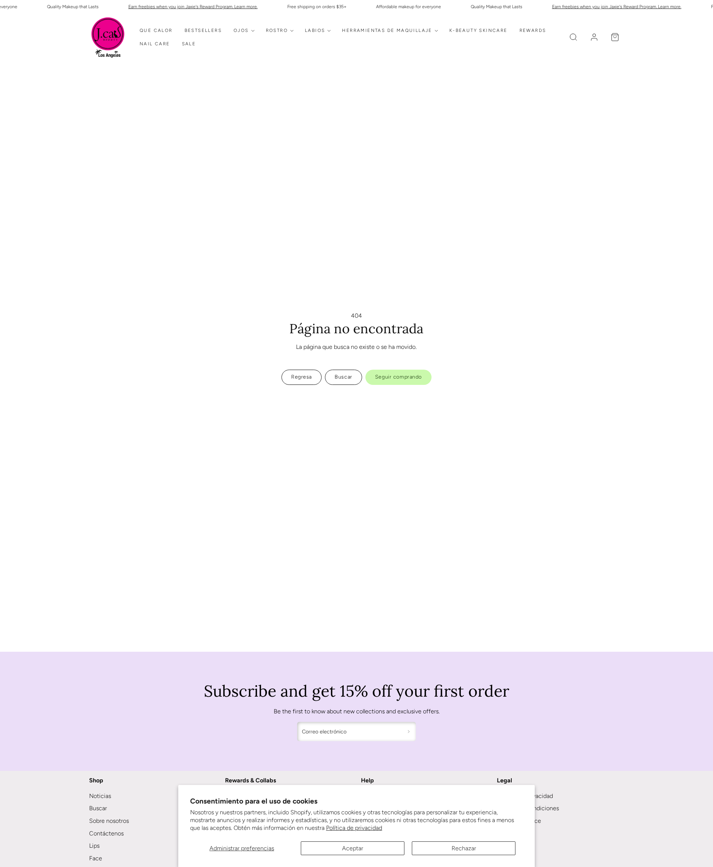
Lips (94, 845)
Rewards (533, 30)
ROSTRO (277, 30)
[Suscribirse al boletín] (408, 731)
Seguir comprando (398, 377)
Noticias (100, 795)
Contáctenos (106, 833)
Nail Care (155, 43)
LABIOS (315, 30)
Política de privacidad (354, 827)
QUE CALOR (156, 30)
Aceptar (352, 848)
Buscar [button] (343, 377)
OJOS (241, 30)
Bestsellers (203, 30)
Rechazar (464, 848)
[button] (573, 37)
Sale (189, 43)
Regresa (301, 377)
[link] (594, 37)
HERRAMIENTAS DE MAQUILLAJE (387, 30)
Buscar (98, 808)
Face (95, 858)
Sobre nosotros (109, 820)
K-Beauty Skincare (478, 30)
